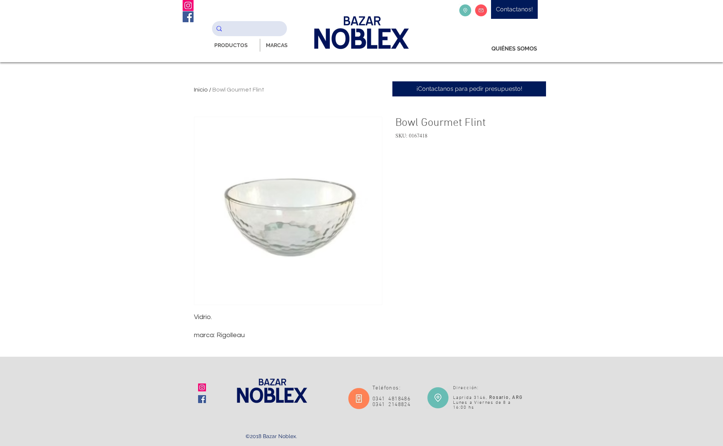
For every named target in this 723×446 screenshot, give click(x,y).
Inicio (201, 90)
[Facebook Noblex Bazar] (188, 16)
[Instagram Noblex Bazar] (188, 5)
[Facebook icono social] (202, 399)
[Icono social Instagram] (202, 387)
